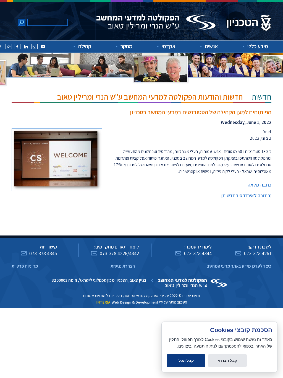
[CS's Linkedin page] (26, 47)
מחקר (126, 46)
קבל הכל (186, 360)
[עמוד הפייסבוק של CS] (17, 47)
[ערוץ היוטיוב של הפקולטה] (43, 47)
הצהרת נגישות (123, 266)
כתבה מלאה (259, 185)
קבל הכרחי (227, 360)
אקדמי (168, 46)
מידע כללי (257, 46)
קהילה (84, 46)
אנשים (211, 46)
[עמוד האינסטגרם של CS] (34, 47)
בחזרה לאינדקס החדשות (246, 195)
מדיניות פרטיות (25, 266)
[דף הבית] (9, 47)
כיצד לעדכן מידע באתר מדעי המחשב (239, 266)
